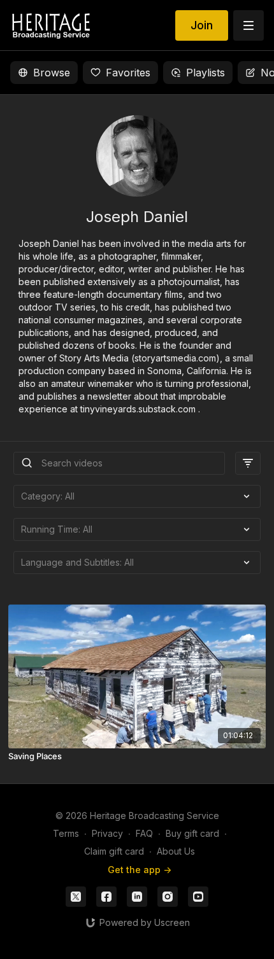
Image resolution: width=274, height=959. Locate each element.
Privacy (107, 833)
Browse (51, 72)
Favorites (128, 72)
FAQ (144, 833)
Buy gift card (192, 833)
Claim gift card (114, 851)
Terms (66, 833)
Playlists (205, 72)
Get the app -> (139, 869)
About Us (176, 851)
